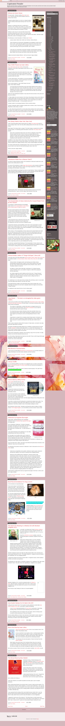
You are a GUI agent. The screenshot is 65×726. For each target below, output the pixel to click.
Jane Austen (28, 608)
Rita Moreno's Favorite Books (16, 348)
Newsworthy (17, 292)
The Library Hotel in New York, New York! (20, 121)
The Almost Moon (40, 661)
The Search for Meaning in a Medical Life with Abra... (51, 78)
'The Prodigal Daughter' (16, 407)
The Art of (35, 505)
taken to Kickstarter (30, 307)
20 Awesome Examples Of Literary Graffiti (18, 365)
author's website (19, 640)
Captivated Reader (15, 4)
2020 (49, 26)
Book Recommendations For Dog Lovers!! (20, 482)
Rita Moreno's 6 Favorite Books (26, 350)
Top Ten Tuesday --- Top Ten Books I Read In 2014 (54, 163)
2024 (49, 21)
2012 (49, 90)
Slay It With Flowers (12, 66)
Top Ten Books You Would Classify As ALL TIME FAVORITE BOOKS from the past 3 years (54, 189)
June (49, 44)
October (50, 39)
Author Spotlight (12, 292)
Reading (14, 115)
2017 (49, 30)
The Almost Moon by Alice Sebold (17, 658)
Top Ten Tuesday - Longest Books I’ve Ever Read (54, 147)
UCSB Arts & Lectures (28, 535)
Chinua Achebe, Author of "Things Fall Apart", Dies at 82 (24, 255)
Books (11, 115)
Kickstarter (13, 327)
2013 (49, 35)
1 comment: (23, 372)
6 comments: (23, 341)
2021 (49, 25)
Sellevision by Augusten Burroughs (18, 417)
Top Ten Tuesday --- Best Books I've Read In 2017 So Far (54, 196)
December (50, 36)
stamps (14, 608)
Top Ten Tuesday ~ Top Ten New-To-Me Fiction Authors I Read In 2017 (54, 180)
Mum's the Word (19, 629)
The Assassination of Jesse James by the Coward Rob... (51, 59)
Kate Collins (20, 66)
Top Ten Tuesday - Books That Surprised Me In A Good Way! (54, 131)
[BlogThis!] (28, 57)
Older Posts (42, 706)
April (49, 47)
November (50, 38)
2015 (49, 33)
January (50, 88)
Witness (23, 15)
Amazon (30, 37)
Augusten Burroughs (26, 420)
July (49, 43)
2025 (49, 20)
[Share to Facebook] (30, 57)
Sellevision (19, 420)
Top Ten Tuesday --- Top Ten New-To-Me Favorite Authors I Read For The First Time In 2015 (54, 155)
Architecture (12, 152)
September (50, 40)
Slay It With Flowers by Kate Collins (18, 65)
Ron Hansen (23, 207)
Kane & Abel (10, 381)
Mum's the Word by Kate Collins (17, 627)
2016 (49, 31)
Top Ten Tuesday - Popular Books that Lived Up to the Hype (54, 204)
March (50, 48)
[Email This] (27, 57)
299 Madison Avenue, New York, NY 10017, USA (18, 153)
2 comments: (23, 702)
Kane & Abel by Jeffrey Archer (16, 379)
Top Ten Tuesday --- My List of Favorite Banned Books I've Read (54, 171)
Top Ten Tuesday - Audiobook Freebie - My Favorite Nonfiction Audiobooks (54, 139)
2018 (49, 29)
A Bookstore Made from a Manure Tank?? (20, 159)
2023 (49, 22)
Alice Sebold (29, 662)
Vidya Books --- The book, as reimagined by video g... (51, 64)
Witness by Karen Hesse (15, 13)
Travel (20, 152)
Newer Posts (10, 706)
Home (26, 706)
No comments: (23, 57)
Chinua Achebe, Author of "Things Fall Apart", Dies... (51, 62)
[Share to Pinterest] (31, 57)
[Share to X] (29, 57)
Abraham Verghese (38, 529)
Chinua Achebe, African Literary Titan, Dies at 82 (34, 257)
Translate (54, 126)
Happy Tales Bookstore (27, 165)
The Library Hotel (34, 123)
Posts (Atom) (28, 709)
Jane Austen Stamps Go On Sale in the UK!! (20, 603)
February (50, 87)
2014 (49, 34)
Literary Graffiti (12, 361)
